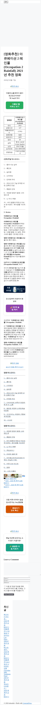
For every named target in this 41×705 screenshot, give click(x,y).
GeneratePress (27, 703)
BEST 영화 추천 (11, 479)
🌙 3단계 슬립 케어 (14, 308)
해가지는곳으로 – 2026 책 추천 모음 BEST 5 (6, 621)
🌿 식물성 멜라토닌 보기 (14, 105)
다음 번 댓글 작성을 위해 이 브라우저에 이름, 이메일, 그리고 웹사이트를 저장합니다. (14, 588)
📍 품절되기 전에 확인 (15, 509)
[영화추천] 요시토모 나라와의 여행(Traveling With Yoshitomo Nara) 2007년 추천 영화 (7, 671)
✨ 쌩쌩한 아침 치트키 (14, 547)
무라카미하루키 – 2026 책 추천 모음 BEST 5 (6, 690)
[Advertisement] (20, 25)
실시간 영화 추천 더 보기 (14, 367)
